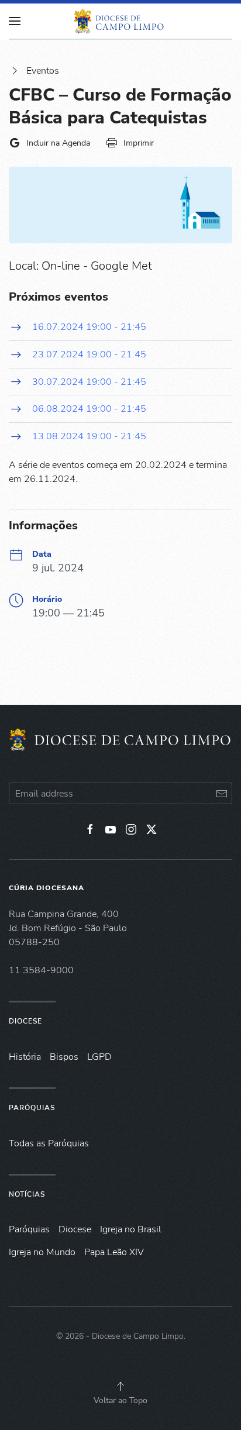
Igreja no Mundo (42, 1252)
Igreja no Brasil (130, 1229)
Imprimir (138, 143)
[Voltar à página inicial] (120, 21)
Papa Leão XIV (114, 1252)
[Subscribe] (221, 793)
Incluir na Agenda (58, 143)
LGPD (99, 1056)
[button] (120, 1386)
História (25, 1056)
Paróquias (32, 1107)
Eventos (42, 70)
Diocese (25, 1021)
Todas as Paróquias (49, 1143)
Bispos (64, 1056)
